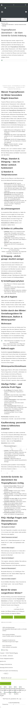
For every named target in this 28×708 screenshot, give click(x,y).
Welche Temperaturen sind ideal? (9, 537)
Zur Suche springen (17, 0)
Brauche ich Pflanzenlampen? (9, 568)
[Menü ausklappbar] (2, 12)
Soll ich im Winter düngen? (8, 547)
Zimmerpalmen (16, 449)
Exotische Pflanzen (21, 468)
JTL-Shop (10, 704)
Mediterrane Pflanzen (6, 471)
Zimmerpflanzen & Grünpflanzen (9, 607)
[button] (13, 5)
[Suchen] (25, 18)
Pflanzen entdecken (19, 617)
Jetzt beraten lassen (7, 617)
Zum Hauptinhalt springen (6, 0)
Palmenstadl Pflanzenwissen (19, 622)
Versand (24, 698)
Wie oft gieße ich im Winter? (8, 527)
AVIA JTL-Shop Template (20, 704)
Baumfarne (23, 449)
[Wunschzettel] (25, 5)
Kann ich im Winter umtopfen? (9, 578)
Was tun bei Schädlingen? (8, 558)
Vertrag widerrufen (5, 683)
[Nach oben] (0, 707)
